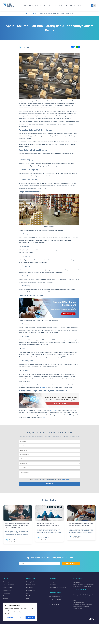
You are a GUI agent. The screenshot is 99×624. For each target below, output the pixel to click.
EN (94, 5)
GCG (60, 5)
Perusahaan (27, 5)
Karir (27, 593)
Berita (79, 5)
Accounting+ (6, 582)
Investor (72, 5)
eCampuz (5, 598)
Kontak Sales (53, 584)
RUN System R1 (7, 590)
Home (27, 13)
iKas (4, 596)
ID (92, 5)
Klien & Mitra (29, 587)
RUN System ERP (7, 587)
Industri (46, 5)
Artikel (34, 13)
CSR (66, 5)
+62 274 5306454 (56, 599)
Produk (37, 5)
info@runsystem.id (56, 596)
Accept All (30, 617)
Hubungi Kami (53, 582)
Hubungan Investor (31, 590)
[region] (20, 612)
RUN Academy (30, 596)
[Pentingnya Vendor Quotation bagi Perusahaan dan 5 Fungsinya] (81, 520)
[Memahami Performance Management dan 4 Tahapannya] (49, 520)
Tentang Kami (30, 582)
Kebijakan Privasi (65, 479)
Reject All (20, 617)
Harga (54, 5)
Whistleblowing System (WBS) (58, 587)
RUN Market (6, 593)
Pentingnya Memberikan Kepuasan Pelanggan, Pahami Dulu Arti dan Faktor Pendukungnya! (17, 525)
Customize (10, 617)
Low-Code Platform (8, 584)
